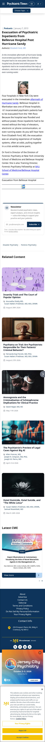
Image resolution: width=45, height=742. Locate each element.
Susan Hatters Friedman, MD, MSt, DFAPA (20, 304)
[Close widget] (40, 652)
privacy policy (13, 231)
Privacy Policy (22, 608)
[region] (22, 714)
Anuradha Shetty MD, (14, 301)
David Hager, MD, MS (14, 407)
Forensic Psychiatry (28, 245)
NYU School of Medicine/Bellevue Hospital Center (21, 170)
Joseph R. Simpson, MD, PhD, (15, 457)
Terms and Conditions (23, 605)
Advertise (22, 597)
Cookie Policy (21, 719)
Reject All (22, 730)
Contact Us (22, 600)
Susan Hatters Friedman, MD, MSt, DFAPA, (23, 507)
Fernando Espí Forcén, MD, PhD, (19, 354)
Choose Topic (20, 10)
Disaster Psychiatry (10, 245)
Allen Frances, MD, (13, 454)
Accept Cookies (23, 737)
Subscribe (33, 224)
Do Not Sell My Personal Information (22, 611)
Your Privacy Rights (22, 614)
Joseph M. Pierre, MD (12, 459)
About (22, 594)
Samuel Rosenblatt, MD (13, 509)
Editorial (22, 602)
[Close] (42, 689)
